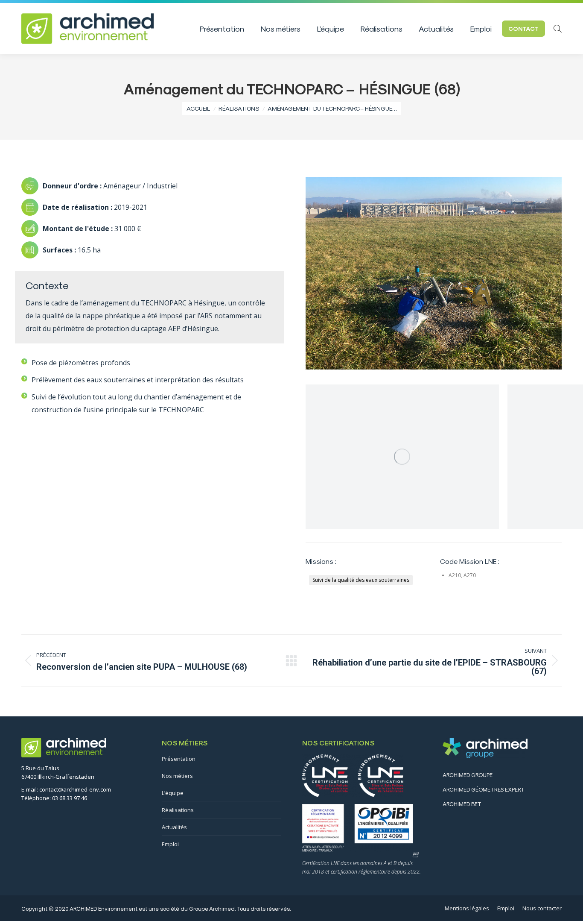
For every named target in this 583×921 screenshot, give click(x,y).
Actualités (174, 827)
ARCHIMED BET (462, 804)
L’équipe (173, 793)
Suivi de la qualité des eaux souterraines (360, 580)
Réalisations (178, 810)
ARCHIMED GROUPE (468, 774)
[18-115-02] (402, 456)
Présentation (178, 759)
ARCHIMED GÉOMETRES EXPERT (484, 789)
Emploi (170, 844)
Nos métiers (177, 776)
